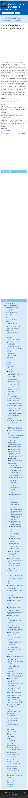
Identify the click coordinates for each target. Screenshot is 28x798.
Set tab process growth (13, 636)
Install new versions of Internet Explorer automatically (15, 436)
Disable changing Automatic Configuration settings (14, 414)
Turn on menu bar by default (15, 702)
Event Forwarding (11, 353)
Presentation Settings (12, 720)
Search (8, 726)
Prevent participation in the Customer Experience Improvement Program (14, 608)
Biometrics (9, 337)
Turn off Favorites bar (13, 654)
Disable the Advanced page (15, 444)
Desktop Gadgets (11, 343)
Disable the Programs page (15, 455)
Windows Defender (11, 752)
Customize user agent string (15, 398)
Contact (23, 792)
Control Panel (9, 314)
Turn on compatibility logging (15, 701)
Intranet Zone (13, 482)
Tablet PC (9, 742)
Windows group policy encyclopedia (10, 17)
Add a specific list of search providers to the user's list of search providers (15, 374)
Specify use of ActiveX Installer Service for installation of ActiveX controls (15, 642)
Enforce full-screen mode (14, 434)
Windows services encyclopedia (10, 788)
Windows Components (6, 20)
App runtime (10, 330)
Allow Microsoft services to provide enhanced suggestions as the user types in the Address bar (15, 384)
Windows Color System (12, 747)
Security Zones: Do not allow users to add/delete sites (15, 626)
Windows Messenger (12, 768)
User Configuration (8, 786)
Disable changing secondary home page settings (15, 421)
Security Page (17, 21)
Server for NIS (10, 729)
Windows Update (11, 780)
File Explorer (10, 360)
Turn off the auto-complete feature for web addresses (14, 692)
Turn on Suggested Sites (14, 699)
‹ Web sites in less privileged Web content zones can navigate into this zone (5, 133)
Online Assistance (11, 715)
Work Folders (10, 782)
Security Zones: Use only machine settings (14, 633)
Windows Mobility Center (13, 770)
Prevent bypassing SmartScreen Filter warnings (15, 571)
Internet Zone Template (16, 467)
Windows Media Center (12, 761)
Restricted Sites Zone (15, 524)
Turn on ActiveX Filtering (14, 697)
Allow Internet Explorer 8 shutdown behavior (14, 378)
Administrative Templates (15, 18)
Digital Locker (10, 350)
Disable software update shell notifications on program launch (15, 427)
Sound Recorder (11, 736)
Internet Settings (12, 556)
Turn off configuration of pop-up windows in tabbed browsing (15, 675)
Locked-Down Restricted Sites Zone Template (16, 515)
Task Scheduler (10, 744)
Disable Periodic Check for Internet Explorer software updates (14, 410)
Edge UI (9, 352)
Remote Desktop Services (13, 724)
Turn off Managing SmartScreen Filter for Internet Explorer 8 (15, 657)
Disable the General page (15, 451)
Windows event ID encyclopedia (10, 305)
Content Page (12, 442)
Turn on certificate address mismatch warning (14, 548)
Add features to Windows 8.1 (14, 327)
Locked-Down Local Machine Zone (15, 505)
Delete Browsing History (13, 400)
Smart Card (10, 735)
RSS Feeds (9, 722)
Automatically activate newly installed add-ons (14, 390)
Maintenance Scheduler (12, 708)
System (7, 321)
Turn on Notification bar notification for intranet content (16, 540)
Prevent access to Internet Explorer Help (14, 567)
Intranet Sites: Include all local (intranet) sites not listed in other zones (16, 470)
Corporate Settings (12, 396)
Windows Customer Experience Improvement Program (14, 749)
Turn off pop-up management (15, 682)
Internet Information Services (14, 704)
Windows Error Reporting (13, 754)
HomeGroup (10, 364)
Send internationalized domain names (14, 552)
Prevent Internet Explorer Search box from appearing (14, 564)
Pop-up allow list (12, 562)
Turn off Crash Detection (14, 653)
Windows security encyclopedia (16, 5)
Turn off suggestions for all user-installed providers (15, 684)
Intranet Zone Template (16, 484)
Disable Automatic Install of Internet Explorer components (15, 402)
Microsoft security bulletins (9, 303)
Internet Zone (13, 465)
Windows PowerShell (12, 772)
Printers (8, 318)
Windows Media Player (12, 766)
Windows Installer (11, 756)
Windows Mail (10, 759)
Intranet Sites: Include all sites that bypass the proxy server (16, 479)
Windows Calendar (11, 745)
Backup (9, 335)
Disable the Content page (15, 449)
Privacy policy (14, 794)
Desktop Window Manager (13, 346)
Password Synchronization (13, 717)
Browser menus (12, 393)
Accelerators (11, 371)
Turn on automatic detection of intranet (15, 544)
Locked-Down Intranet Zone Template (15, 501)
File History (9, 362)
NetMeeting (10, 710)
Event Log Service (11, 355)
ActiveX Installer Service (12, 325)
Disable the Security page (15, 456)
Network (8, 316)
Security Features (12, 624)
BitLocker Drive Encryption (13, 339)
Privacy (10, 619)
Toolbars (10, 646)
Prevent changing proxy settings (15, 585)
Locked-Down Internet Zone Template (15, 495)
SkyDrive (9, 733)
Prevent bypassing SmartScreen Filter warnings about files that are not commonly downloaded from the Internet (15, 577)
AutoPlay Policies (11, 334)
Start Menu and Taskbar (11, 319)
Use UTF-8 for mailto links (15, 555)
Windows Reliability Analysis (13, 773)
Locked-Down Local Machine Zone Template (16, 508)
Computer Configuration (9, 309)
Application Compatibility (13, 332)
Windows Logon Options (13, 758)
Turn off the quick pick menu (15, 695)
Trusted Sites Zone (14, 533)
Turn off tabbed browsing (14, 687)
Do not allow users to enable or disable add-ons (15, 431)
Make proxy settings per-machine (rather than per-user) (15, 559)
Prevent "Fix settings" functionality (13, 368)
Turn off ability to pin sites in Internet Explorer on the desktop (14, 666)
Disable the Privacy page (15, 453)
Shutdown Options (11, 731)
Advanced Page (13, 440)
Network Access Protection (13, 711)
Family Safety (10, 359)
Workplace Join (10, 784)
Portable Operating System (13, 718)
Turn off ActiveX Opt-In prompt (15, 647)
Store (8, 738)
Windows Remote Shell (12, 779)
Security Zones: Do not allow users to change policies (15, 629)
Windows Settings (9, 310)
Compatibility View (12, 395)
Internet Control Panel (7, 21)
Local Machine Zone (15, 485)
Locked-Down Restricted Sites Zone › (23, 133)
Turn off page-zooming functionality (13, 679)
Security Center (10, 727)
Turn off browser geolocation (15, 673)
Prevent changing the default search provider (15, 587)
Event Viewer (10, 357)
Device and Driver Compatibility (14, 348)
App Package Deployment (13, 328)
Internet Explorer (18, 20)
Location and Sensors (12, 706)
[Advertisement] (14, 45)
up (15, 130)
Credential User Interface (13, 341)
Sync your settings (11, 740)
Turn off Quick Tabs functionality (15, 660)
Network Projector (11, 713)
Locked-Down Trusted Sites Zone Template (15, 522)
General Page (12, 458)
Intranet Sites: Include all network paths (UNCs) (16, 474)
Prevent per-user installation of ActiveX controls (15, 612)
